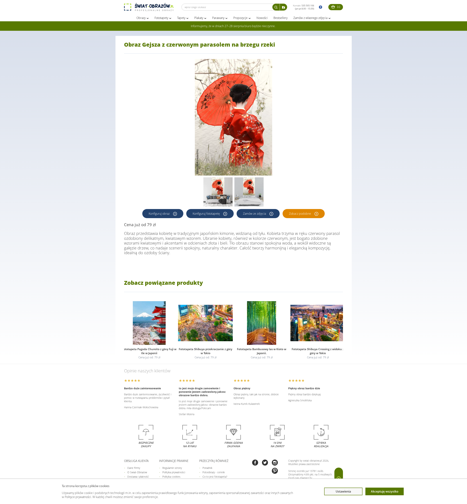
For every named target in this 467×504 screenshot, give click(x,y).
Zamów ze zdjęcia (255, 214)
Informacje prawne (173, 461)
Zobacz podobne (300, 214)
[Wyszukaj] (276, 7)
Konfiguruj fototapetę (207, 214)
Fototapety (161, 18)
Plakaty (198, 18)
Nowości (262, 18)
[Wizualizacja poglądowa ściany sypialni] (249, 191)
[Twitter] (265, 463)
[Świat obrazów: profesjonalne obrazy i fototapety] (149, 7)
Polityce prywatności (78, 497)
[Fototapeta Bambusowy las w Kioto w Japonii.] (262, 323)
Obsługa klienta (136, 461)
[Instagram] (275, 463)
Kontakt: (303, 7)
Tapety (181, 18)
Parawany (218, 18)
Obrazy (141, 18)
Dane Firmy (133, 468)
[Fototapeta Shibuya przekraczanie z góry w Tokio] (205, 323)
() (338, 7)
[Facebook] (255, 463)
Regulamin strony (172, 468)
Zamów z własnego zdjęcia (310, 18)
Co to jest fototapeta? (214, 476)
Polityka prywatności (173, 472)
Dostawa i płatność (138, 476)
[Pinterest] (275, 471)
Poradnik (207, 468)
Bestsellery (280, 18)
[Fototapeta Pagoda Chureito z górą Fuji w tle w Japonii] (149, 323)
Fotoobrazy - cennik (213, 472)
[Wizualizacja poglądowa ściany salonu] (218, 191)
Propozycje (240, 18)
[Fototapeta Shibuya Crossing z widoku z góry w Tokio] (318, 323)
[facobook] (319, 7)
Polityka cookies (171, 476)
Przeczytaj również (213, 461)
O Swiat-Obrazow (137, 472)
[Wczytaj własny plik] (283, 7)
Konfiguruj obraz (159, 214)
